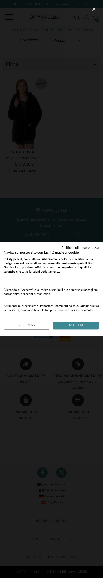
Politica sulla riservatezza (80, 248)
